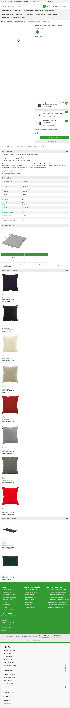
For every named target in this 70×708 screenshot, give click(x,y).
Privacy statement (26, 636)
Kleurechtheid (8, 215)
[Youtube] (1, 1)
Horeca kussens (41, 14)
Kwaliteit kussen (8, 210)
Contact (25, 1)
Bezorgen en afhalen (8, 592)
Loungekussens (28, 11)
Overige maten (29, 14)
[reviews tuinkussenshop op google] (57, 637)
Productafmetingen (26, 146)
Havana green (26, 218)
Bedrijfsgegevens (6, 627)
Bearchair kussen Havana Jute (56, 607)
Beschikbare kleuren (9, 270)
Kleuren (36, 146)
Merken (4, 607)
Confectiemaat (8, 204)
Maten (42, 146)
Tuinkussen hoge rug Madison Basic (58, 592)
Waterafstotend (8, 212)
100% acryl (25, 189)
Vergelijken (40, 28)
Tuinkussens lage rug (31, 592)
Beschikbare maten (9, 518)
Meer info (51, 108)
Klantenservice (18, 1)
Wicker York (28, 604)
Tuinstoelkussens (7, 11)
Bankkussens (39, 11)
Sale (23, 18)
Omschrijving (5, 146)
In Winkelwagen (54, 137)
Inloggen (10, 1)
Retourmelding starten (9, 609)
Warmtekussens (52, 14)
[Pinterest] (6, 1)
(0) (53, 6)
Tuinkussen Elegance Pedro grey (57, 589)
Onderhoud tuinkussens (9, 597)
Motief (5, 202)
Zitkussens (18, 11)
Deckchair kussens (7, 14)
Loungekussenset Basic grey (56, 594)
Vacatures (3, 630)
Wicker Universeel (30, 607)
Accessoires (5, 18)
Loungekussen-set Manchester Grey (58, 599)
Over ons (34, 636)
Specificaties (15, 146)
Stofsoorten (5, 602)
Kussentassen (15, 18)
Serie (5, 207)
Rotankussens (29, 602)
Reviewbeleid (6, 604)
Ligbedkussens (49, 11)
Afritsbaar (6, 199)
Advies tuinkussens (7, 599)
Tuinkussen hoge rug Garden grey (57, 597)
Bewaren (51, 141)
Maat (5, 186)
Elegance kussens (30, 597)
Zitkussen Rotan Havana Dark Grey (58, 604)
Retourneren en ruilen (8, 594)
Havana (24, 207)
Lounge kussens (29, 594)
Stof (5, 189)
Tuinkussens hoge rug (31, 589)
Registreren (8, 704)
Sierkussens (19, 14)
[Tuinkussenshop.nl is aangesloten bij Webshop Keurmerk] (44, 636)
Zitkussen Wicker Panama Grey (57, 602)
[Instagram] (3, 1)
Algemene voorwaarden (13, 636)
